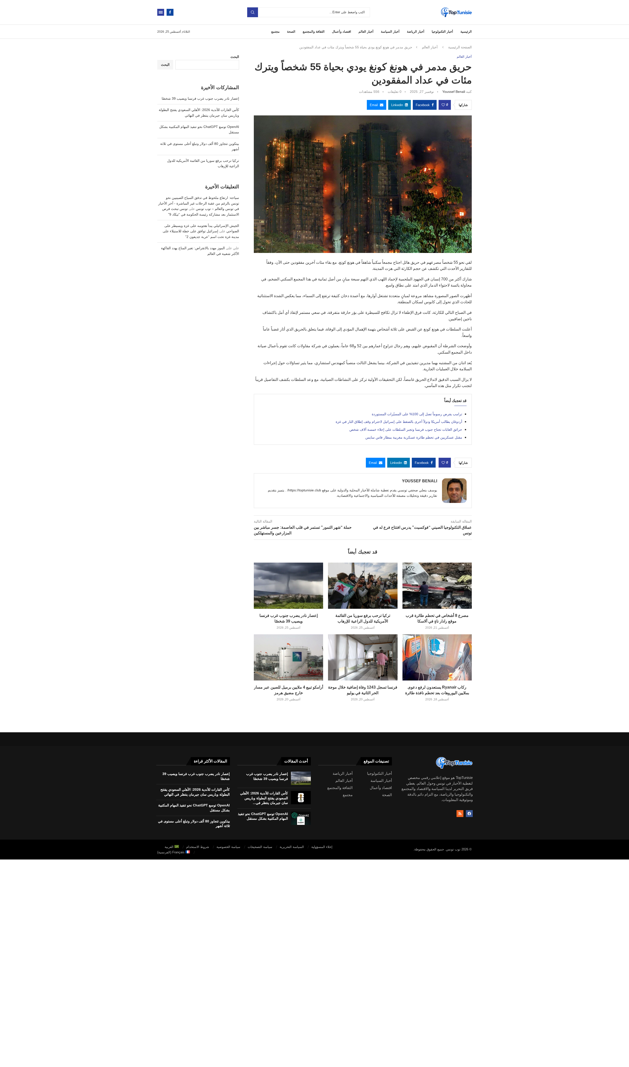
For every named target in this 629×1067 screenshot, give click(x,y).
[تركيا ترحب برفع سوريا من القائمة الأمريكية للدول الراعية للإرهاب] (362, 586)
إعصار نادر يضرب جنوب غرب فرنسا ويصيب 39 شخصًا (200, 98)
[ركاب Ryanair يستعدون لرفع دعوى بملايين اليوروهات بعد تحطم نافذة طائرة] (437, 657)
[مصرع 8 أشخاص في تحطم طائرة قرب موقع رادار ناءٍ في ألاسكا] (437, 586)
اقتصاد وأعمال (341, 31)
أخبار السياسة (390, 31)
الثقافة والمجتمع (314, 31)
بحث (252, 12)
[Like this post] (443, 105)
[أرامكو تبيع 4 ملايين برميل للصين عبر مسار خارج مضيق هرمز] (288, 657)
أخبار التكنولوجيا (442, 31)
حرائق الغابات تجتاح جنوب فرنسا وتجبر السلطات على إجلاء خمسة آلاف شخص (405, 429)
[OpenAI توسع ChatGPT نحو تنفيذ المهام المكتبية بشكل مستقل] (301, 818)
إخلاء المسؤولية (321, 847)
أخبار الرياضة (415, 31)
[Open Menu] (160, 12)
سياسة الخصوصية (228, 847)
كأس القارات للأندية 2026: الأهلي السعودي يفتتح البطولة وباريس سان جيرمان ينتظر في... (264, 798)
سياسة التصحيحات (260, 847)
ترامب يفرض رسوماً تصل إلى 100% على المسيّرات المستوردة (417, 414)
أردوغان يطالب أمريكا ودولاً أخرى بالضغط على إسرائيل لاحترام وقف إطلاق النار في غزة (399, 422)
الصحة (291, 31)
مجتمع (275, 31)
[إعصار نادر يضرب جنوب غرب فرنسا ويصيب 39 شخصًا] (288, 586)
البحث (234, 57)
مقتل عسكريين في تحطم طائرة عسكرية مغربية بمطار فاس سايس (413, 437)
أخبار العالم (365, 31)
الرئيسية (466, 31)
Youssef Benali (453, 92)
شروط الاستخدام (197, 847)
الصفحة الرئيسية (460, 47)
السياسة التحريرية (292, 847)
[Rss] (460, 813)
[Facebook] (170, 12)
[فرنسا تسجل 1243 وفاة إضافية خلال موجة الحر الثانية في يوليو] (362, 657)
